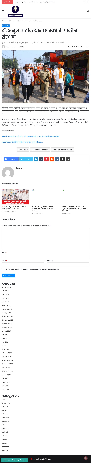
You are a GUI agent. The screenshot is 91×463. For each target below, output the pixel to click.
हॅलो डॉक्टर (4, 414)
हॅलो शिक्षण (4, 436)
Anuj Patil (23, 149)
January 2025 (6, 356)
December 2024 (7, 360)
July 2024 (5, 378)
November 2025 (7, 320)
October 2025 (6, 324)
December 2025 (7, 316)
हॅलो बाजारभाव (5, 417)
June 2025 (5, 338)
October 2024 (6, 367)
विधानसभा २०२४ (6, 403)
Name (4, 252)
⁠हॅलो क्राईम (5, 407)
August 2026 (6, 287)
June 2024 (5, 382)
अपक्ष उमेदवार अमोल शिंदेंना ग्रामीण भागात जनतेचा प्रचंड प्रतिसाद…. (22, 142)
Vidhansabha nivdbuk (63, 149)
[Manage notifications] (86, 458)
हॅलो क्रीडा (4, 410)
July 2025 (5, 335)
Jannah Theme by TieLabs (42, 459)
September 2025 (7, 327)
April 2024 (5, 389)
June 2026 (5, 294)
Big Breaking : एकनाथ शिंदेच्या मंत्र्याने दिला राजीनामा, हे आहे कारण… (43, 208)
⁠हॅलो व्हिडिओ (5, 432)
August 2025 (6, 331)
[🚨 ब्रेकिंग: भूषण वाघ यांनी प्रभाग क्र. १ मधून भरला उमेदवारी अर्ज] (15, 196)
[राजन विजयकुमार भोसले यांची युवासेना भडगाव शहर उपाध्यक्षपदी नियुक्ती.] (75, 196)
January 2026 (6, 313)
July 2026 (5, 291)
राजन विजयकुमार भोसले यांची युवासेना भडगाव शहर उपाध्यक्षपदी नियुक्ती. (74, 208)
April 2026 (5, 302)
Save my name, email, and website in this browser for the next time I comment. (31, 269)
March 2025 (6, 349)
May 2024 (5, 386)
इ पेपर (3, 399)
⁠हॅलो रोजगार (5, 425)
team (7, 47)
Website (50, 261)
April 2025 (5, 346)
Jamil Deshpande (40, 149)
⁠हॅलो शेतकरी (5, 439)
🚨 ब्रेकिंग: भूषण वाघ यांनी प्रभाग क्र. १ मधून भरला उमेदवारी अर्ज (15, 207)
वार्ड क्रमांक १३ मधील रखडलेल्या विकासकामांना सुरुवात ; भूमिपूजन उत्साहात (34, 2)
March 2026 (6, 305)
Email (4, 261)
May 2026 (5, 298)
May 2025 (5, 342)
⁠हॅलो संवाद (4, 443)
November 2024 (7, 364)
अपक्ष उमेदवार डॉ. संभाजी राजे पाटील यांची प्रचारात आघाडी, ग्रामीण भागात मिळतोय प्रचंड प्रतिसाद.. (31, 136)
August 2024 (6, 375)
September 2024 (7, 371)
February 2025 (7, 353)
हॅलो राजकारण (12, 21)
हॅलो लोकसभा (5, 428)
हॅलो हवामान (5, 450)
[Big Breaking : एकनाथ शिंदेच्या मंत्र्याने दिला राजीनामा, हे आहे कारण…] (45, 196)
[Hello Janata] (15, 11)
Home (5, 21)
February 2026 (7, 309)
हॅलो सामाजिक (5, 447)
